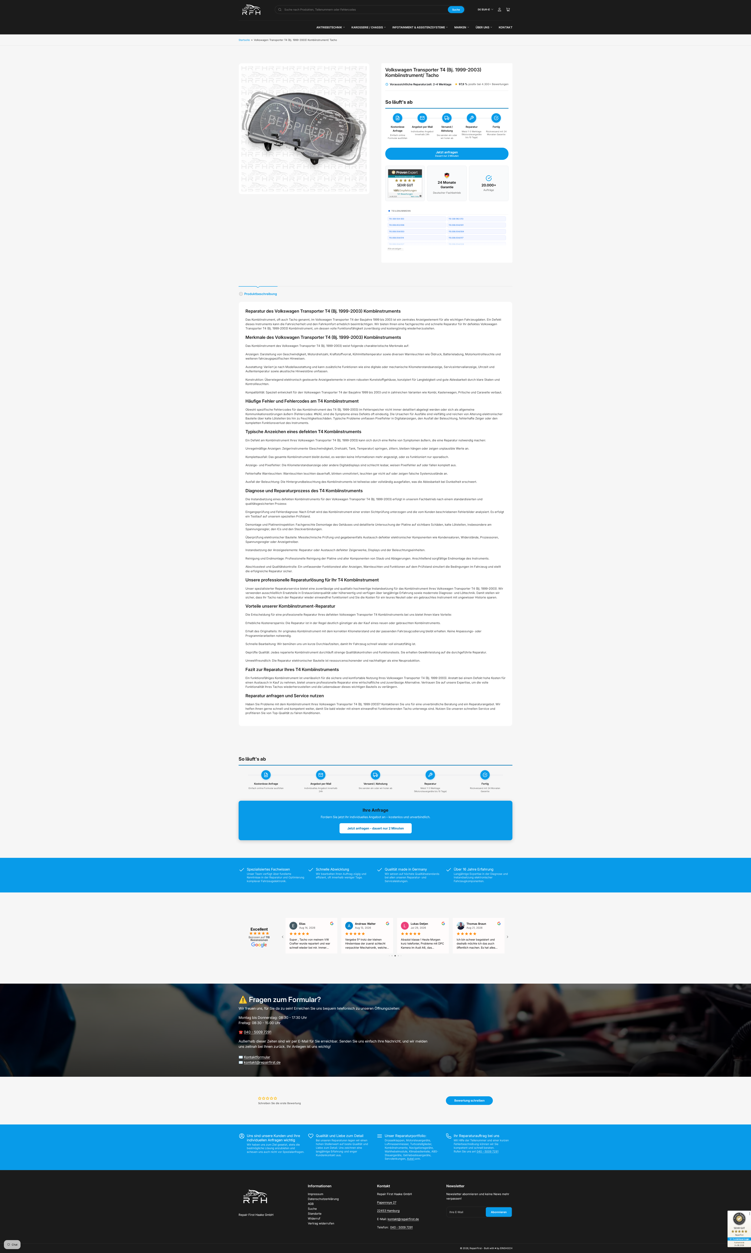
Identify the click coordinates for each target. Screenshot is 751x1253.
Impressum (315, 1194)
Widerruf (314, 1218)
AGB (311, 1204)
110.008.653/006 (396, 225)
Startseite (244, 39)
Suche (456, 9)
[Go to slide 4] (398, 955)
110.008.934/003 (396, 231)
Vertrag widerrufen (321, 1223)
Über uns (482, 27)
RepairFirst (476, 1248)
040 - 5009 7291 (257, 1032)
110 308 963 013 (456, 219)
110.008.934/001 (456, 225)
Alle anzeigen (395, 248)
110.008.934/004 (456, 231)
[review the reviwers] (499, 924)
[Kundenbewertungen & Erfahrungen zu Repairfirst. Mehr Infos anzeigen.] (405, 183)
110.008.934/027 (396, 244)
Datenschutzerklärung (323, 1199)
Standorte (315, 1213)
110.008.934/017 (456, 238)
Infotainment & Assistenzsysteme (418, 27)
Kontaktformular (257, 1057)
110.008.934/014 (396, 238)
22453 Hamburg (388, 1211)
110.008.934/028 (456, 244)
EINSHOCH (506, 1248)
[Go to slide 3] (395, 955)
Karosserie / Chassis (367, 27)
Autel (410, 1158)
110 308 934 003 (396, 219)
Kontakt (505, 27)
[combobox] (365, 9)
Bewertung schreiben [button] (469, 1100)
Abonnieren (499, 1212)
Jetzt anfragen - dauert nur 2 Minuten (375, 828)
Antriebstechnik (329, 27)
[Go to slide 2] (392, 955)
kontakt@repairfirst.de (262, 1062)
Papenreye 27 (386, 1202)
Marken (460, 27)
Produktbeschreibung (260, 294)
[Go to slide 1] (389, 955)
